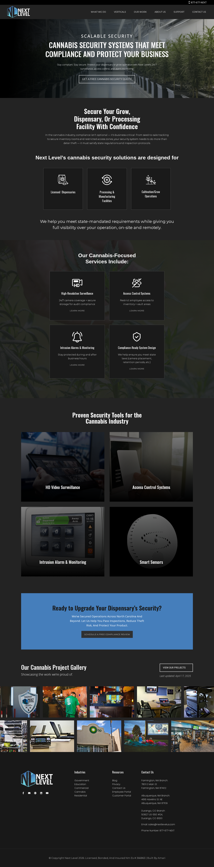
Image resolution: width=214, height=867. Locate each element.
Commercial (81, 788)
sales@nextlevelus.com (161, 824)
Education (80, 784)
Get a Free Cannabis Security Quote (107, 79)
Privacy (116, 784)
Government (81, 780)
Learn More (77, 310)
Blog (114, 780)
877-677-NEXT (199, 2)
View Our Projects (174, 667)
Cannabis (80, 791)
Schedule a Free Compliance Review (107, 634)
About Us (160, 12)
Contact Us (199, 12)
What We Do (98, 12)
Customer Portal (121, 795)
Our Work (140, 12)
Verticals (120, 12)
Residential (80, 795)
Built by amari (156, 858)
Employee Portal (121, 791)
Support (179, 12)
